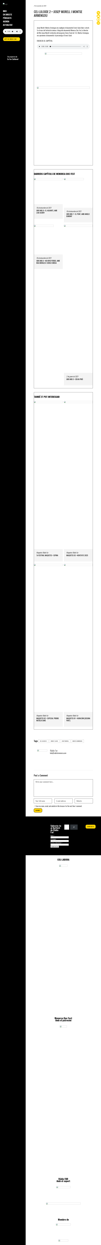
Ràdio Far (45, 552)
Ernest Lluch (54, 741)
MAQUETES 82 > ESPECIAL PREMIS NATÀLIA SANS (47, 719)
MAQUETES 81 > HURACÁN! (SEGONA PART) (78, 719)
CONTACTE (90, 826)
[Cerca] (74, 827)
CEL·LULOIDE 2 (43, 741)
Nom (52, 835)
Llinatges (53, 839)
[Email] (98, 16)
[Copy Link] (98, 12)
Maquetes (39, 552)
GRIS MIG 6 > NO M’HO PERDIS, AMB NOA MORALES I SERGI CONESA (48, 261)
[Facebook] (98, 19)
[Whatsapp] (98, 23)
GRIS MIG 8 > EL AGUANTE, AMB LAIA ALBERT (46, 211)
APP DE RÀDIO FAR (10, 39)
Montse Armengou (77, 741)
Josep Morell (65, 741)
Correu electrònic (56, 843)
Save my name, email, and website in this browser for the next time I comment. (59, 806)
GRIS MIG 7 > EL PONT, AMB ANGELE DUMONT (78, 215)
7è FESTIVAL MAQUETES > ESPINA (47, 555)
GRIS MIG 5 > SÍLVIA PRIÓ (74, 379)
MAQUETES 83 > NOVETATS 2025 (77, 555)
